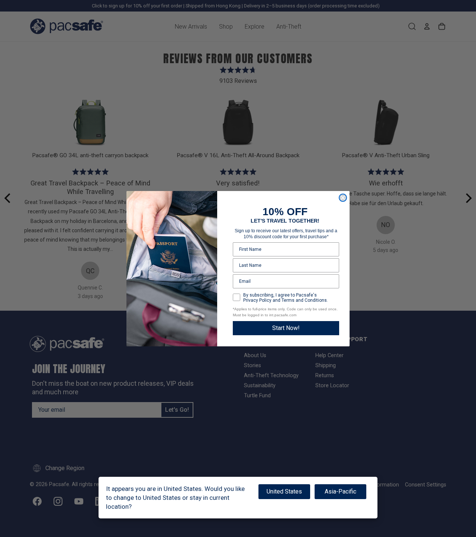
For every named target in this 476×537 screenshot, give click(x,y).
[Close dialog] (343, 197)
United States (284, 491)
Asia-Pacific (340, 491)
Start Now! (286, 327)
